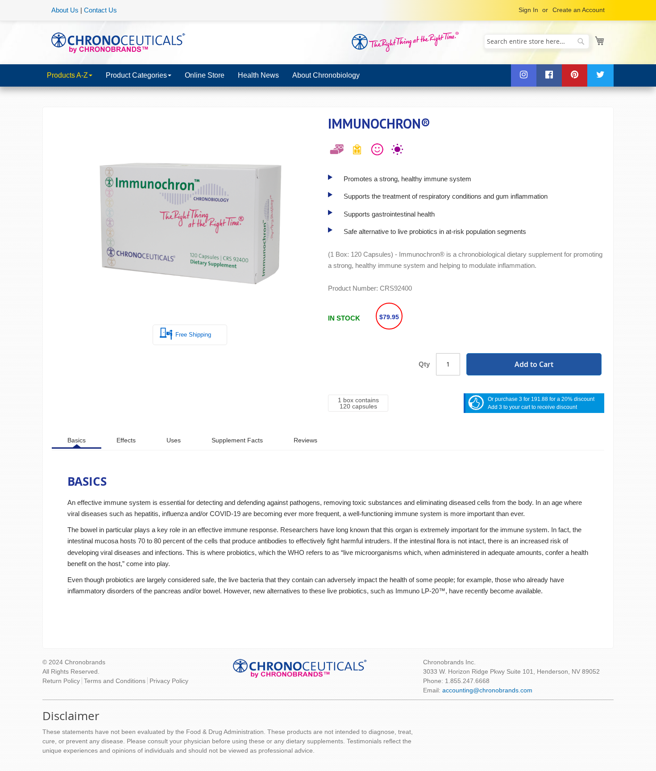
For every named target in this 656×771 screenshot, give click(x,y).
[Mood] (377, 151)
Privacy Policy (168, 680)
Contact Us (100, 10)
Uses (173, 440)
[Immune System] (397, 151)
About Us (65, 10)
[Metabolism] (357, 151)
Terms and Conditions (114, 680)
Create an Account (578, 9)
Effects (126, 440)
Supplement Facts (237, 440)
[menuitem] (69, 75)
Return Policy (61, 680)
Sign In (528, 9)
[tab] (76, 440)
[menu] (328, 75)
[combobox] (536, 41)
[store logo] (118, 42)
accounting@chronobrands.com (487, 690)
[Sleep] (337, 151)
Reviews (305, 440)
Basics (76, 440)
